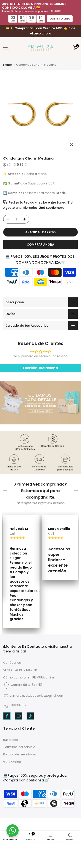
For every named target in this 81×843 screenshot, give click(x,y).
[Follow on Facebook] (7, 716)
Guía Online (12, 762)
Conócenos (12, 662)
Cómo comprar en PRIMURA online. (29, 677)
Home (7, 64)
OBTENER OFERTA (60, 18)
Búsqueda (10, 740)
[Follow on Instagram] (18, 716)
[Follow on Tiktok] (30, 716)
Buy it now (40, 244)
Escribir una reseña (40, 367)
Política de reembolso (19, 754)
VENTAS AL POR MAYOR (20, 670)
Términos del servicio (19, 747)
